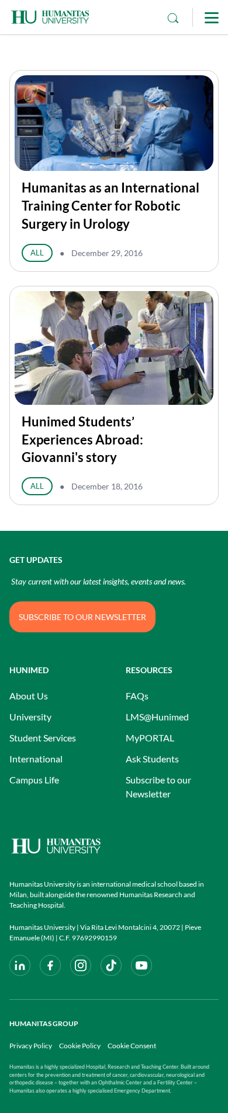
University (30, 716)
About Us (28, 695)
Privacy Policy (30, 1045)
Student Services (42, 737)
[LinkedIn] (19, 965)
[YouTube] (141, 965)
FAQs (137, 695)
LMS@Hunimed (157, 716)
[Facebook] (50, 965)
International (36, 758)
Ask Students (152, 758)
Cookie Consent (132, 1045)
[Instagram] (80, 965)
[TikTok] (111, 965)
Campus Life (34, 779)
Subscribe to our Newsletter (158, 786)
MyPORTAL (150, 737)
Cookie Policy (80, 1045)
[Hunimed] (114, 846)
